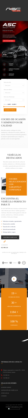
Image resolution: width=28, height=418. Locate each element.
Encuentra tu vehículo (10, 109)
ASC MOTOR (18, 405)
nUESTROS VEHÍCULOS (10, 237)
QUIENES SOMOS (6, 387)
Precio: (5, 104)
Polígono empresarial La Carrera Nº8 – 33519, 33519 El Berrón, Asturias (14, 371)
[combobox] (14, 85)
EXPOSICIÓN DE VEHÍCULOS (9, 390)
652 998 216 (6, 375)
